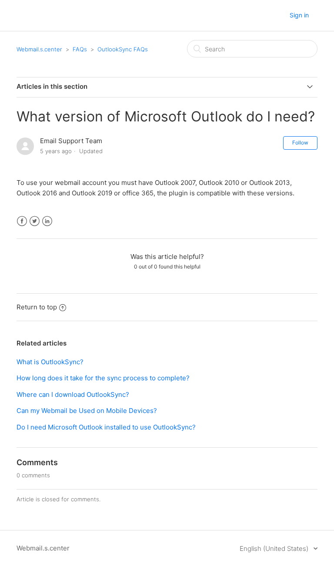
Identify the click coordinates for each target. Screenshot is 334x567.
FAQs (80, 49)
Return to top (37, 307)
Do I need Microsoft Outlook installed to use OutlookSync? (106, 427)
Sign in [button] (299, 15)
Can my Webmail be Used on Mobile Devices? (87, 410)
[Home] (49, 20)
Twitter (34, 221)
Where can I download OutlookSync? (73, 394)
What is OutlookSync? (50, 362)
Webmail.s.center (39, 49)
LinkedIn (47, 221)
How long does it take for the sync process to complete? (103, 378)
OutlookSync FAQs (122, 49)
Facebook (22, 221)
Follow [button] (300, 142)
